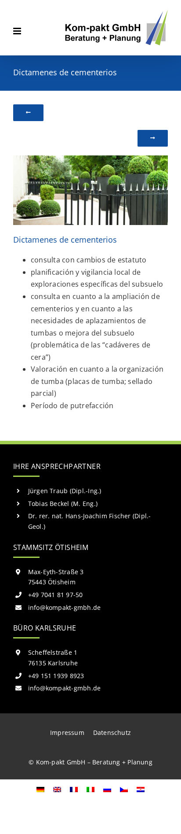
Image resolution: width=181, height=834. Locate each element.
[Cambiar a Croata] (140, 789)
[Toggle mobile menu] (17, 31)
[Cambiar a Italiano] (90, 789)
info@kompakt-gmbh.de (64, 607)
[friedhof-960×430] (90, 159)
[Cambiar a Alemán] (40, 789)
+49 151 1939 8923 (56, 676)
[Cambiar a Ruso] (107, 789)
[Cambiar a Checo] (124, 789)
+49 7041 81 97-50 (55, 594)
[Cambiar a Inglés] (57, 789)
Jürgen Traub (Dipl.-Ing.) (64, 491)
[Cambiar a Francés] (73, 789)
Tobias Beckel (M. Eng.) (63, 503)
